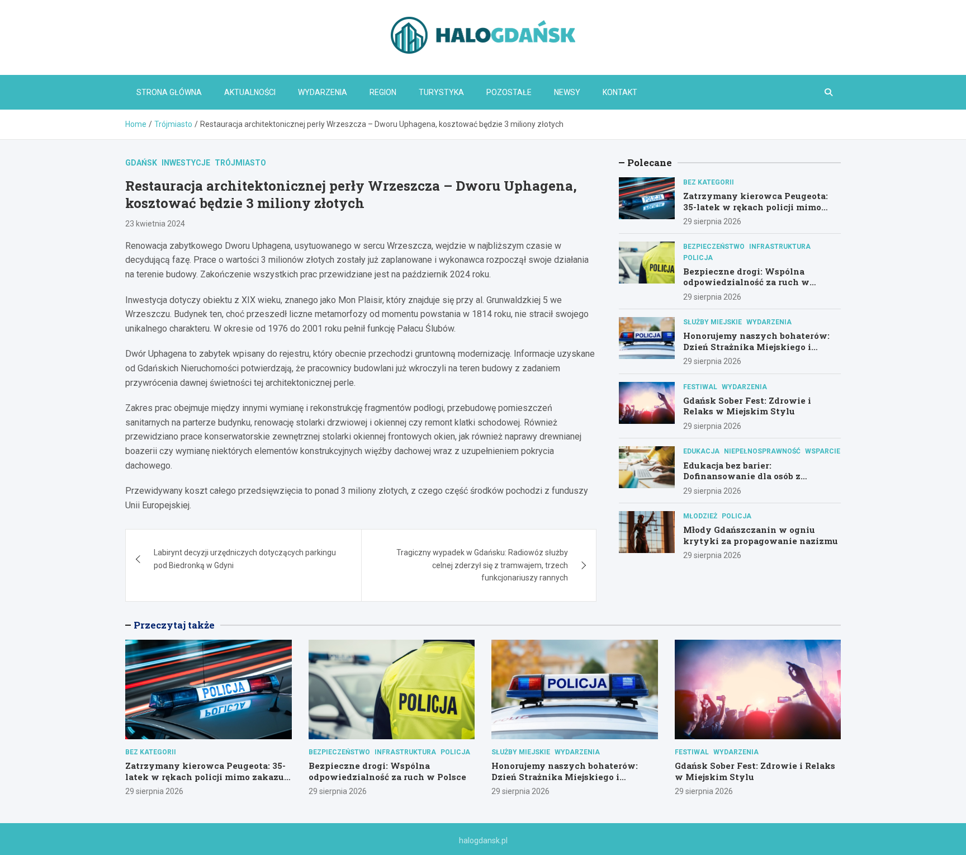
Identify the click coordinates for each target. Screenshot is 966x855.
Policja (698, 258)
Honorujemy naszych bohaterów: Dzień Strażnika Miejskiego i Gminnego (756, 346)
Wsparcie (822, 451)
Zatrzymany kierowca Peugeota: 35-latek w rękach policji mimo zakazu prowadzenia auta (755, 206)
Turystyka (441, 92)
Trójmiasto (240, 162)
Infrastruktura (780, 247)
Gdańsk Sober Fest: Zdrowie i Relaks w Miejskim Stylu (747, 406)
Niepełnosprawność (762, 451)
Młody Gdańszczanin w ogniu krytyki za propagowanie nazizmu (760, 535)
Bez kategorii (708, 182)
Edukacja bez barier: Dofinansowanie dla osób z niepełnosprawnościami (742, 475)
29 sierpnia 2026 (712, 221)
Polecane (649, 162)
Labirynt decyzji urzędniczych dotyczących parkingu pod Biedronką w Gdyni (245, 558)
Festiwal (700, 387)
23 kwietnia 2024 (155, 223)
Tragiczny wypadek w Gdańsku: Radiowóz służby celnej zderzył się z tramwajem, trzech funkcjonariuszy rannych (482, 565)
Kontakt (620, 92)
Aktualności (250, 92)
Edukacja (701, 451)
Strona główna (169, 92)
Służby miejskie (712, 322)
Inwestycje (186, 162)
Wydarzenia (322, 92)
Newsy (567, 92)
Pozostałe (509, 92)
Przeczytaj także (174, 624)
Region (383, 92)
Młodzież (700, 516)
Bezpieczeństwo (714, 247)
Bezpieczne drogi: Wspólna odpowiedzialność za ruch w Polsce (746, 282)
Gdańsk (141, 162)
